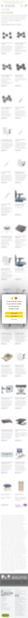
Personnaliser (14, 319)
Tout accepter (14, 313)
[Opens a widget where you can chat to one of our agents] (5, 615)
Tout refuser (14, 316)
